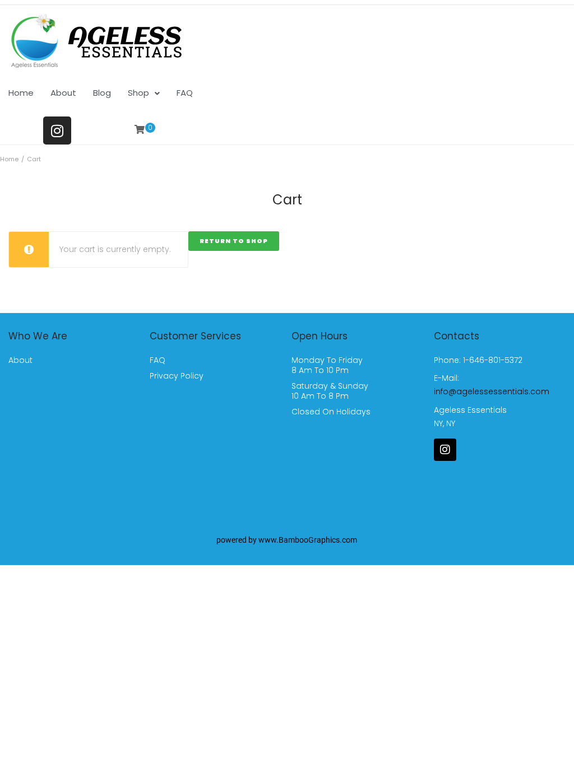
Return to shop (234, 240)
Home (9, 159)
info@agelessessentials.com (491, 391)
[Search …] (184, 126)
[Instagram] (57, 130)
